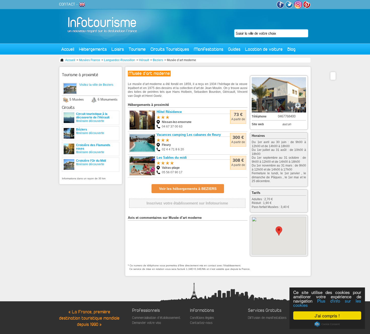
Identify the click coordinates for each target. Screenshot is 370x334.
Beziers (158, 60)
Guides (234, 49)
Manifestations (208, 49)
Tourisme (137, 49)
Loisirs (118, 49)
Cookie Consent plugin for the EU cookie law (327, 324)
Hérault (144, 60)
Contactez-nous (201, 323)
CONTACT (67, 4)
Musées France (89, 60)
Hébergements (93, 49)
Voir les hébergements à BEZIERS (187, 189)
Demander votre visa (146, 323)
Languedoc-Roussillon (119, 60)
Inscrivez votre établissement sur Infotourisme (187, 203)
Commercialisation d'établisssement (156, 318)
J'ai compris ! (327, 315)
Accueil (67, 49)
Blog (291, 49)
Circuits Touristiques (170, 49)
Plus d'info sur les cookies (327, 303)
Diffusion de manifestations (267, 318)
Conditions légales (202, 318)
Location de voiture (264, 49)
